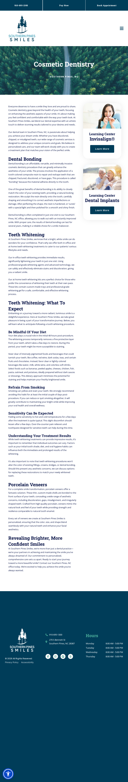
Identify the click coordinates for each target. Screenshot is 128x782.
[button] (122, 28)
